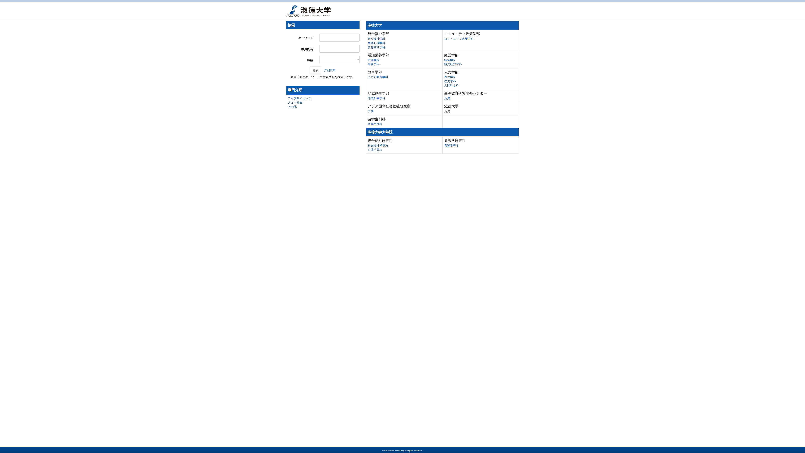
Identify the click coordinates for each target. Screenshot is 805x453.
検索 (316, 70)
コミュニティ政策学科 (459, 38)
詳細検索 (330, 70)
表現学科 (450, 77)
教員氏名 (307, 49)
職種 (310, 60)
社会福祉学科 (376, 38)
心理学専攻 (375, 149)
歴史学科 (450, 81)
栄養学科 (373, 64)
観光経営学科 (453, 64)
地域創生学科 (376, 98)
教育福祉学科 (376, 47)
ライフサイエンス (299, 98)
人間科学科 (451, 85)
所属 (447, 98)
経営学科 (450, 60)
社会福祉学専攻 (378, 145)
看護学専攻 (451, 145)
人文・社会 (295, 102)
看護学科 (373, 60)
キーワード (305, 38)
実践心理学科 (376, 43)
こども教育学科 (378, 77)
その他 (292, 106)
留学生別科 (375, 124)
